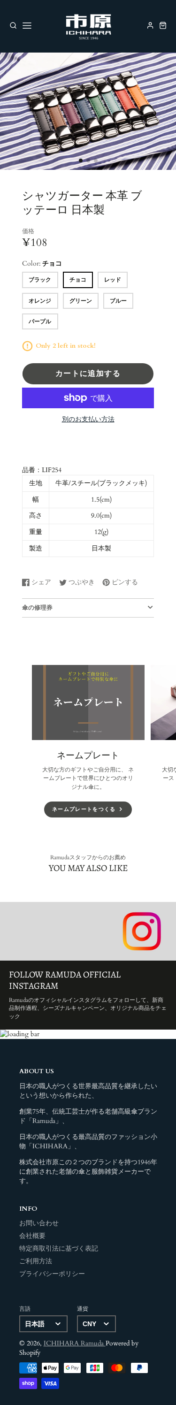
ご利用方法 (35, 1261)
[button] (81, 160)
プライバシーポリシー (52, 1274)
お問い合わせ (39, 1223)
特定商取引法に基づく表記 (58, 1249)
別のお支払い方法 (88, 419)
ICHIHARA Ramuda (75, 1343)
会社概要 (32, 1236)
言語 (25, 1309)
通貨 (82, 1309)
